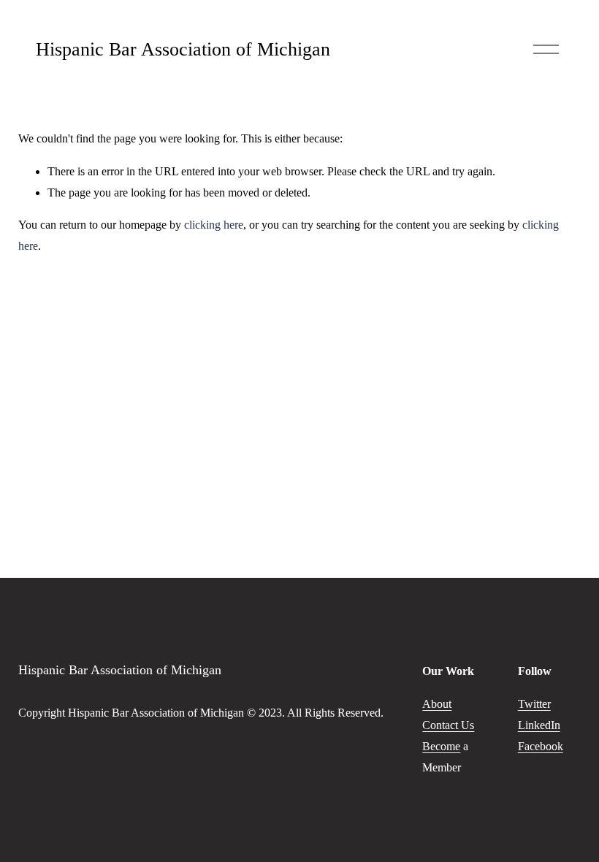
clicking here (213, 224)
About (436, 704)
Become (441, 746)
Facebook (540, 746)
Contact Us (448, 725)
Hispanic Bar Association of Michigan (183, 49)
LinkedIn (539, 725)
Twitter (534, 704)
